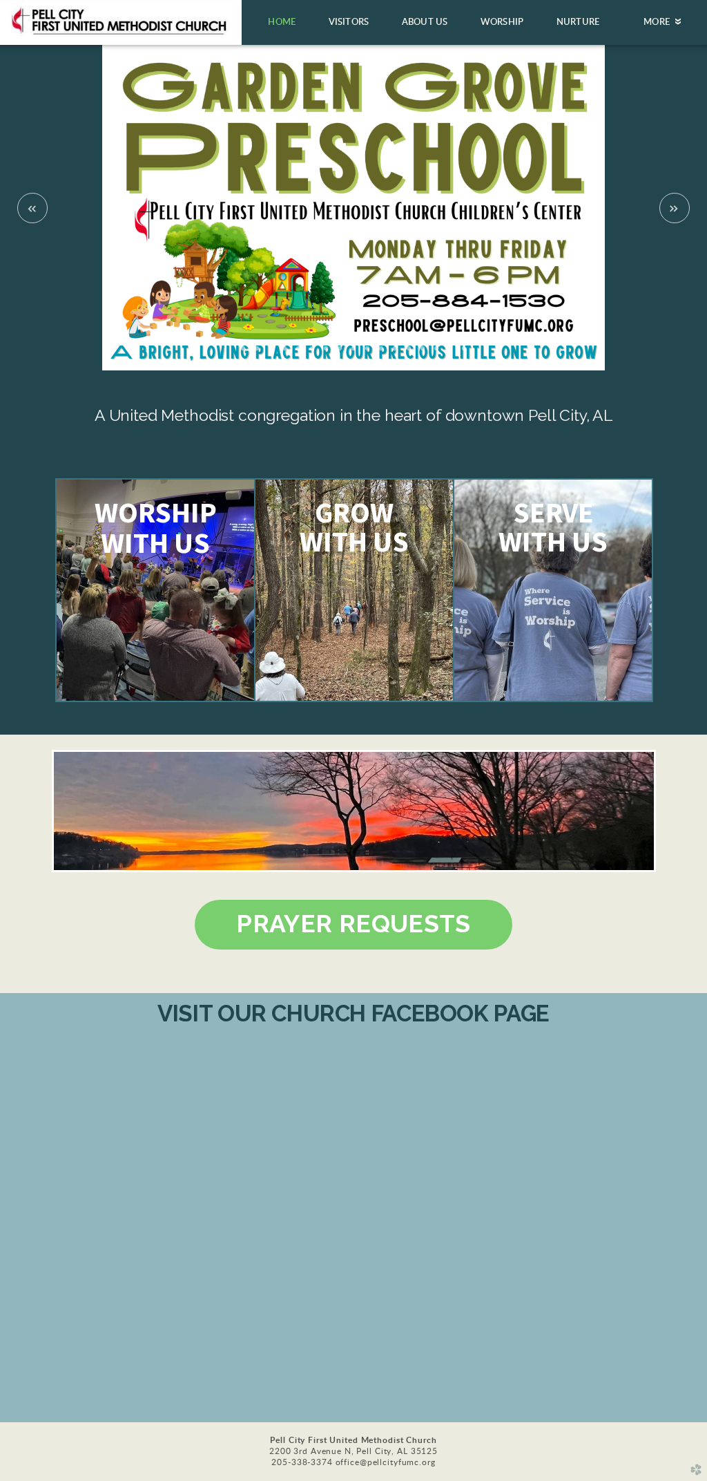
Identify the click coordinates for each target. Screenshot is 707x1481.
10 (367, 353)
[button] (353, 925)
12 (395, 353)
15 (436, 353)
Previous (32, 208)
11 (381, 353)
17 (464, 353)
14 (422, 353)
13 (409, 353)
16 (450, 353)
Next (674, 208)
